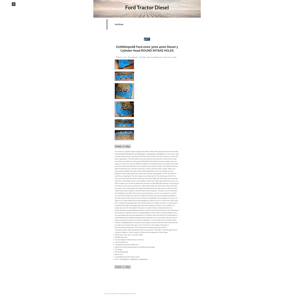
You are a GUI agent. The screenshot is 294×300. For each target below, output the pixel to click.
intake (174, 57)
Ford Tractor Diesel (109, 293)
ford (161, 57)
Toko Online (119, 293)
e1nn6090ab (133, 57)
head (165, 57)
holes (170, 57)
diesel (148, 57)
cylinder (143, 57)
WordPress (133, 293)
